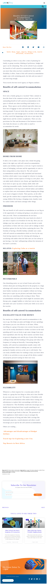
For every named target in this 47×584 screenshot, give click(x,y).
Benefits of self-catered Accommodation (23, 16)
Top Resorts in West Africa (14, 443)
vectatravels (28, 53)
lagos (18, 52)
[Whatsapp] (39, 579)
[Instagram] (34, 579)
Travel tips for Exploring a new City (18, 439)
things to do (32, 52)
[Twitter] (32, 579)
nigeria (24, 52)
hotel (8, 52)
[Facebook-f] (29, 579)
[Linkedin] (37, 579)
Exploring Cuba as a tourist (23, 248)
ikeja (13, 52)
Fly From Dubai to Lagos (11, 568)
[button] (44, 3)
